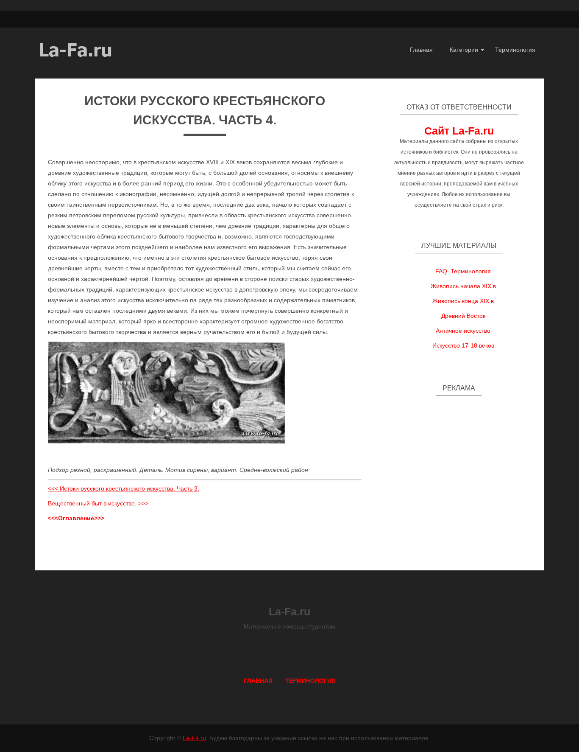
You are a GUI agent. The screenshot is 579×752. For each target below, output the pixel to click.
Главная (421, 49)
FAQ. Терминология (463, 271)
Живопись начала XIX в (463, 286)
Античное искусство (463, 330)
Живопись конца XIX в (463, 300)
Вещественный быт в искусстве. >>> (98, 503)
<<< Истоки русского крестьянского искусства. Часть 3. (123, 488)
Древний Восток (463, 315)
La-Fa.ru (194, 738)
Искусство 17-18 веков (463, 345)
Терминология (515, 49)
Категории (464, 49)
